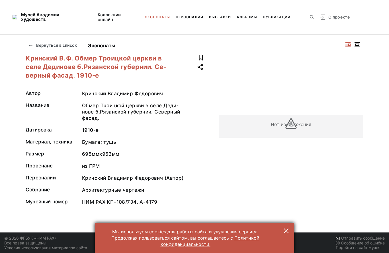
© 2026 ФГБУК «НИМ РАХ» (30, 238)
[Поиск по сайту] (312, 17)
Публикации (276, 17)
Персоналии (189, 17)
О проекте (339, 17)
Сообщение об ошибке (363, 242)
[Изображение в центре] (357, 44)
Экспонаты (157, 17)
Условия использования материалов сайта (45, 247)
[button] (286, 230)
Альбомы (247, 17)
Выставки (220, 17)
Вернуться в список (56, 45)
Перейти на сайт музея (358, 247)
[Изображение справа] (348, 44)
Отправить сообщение (363, 238)
